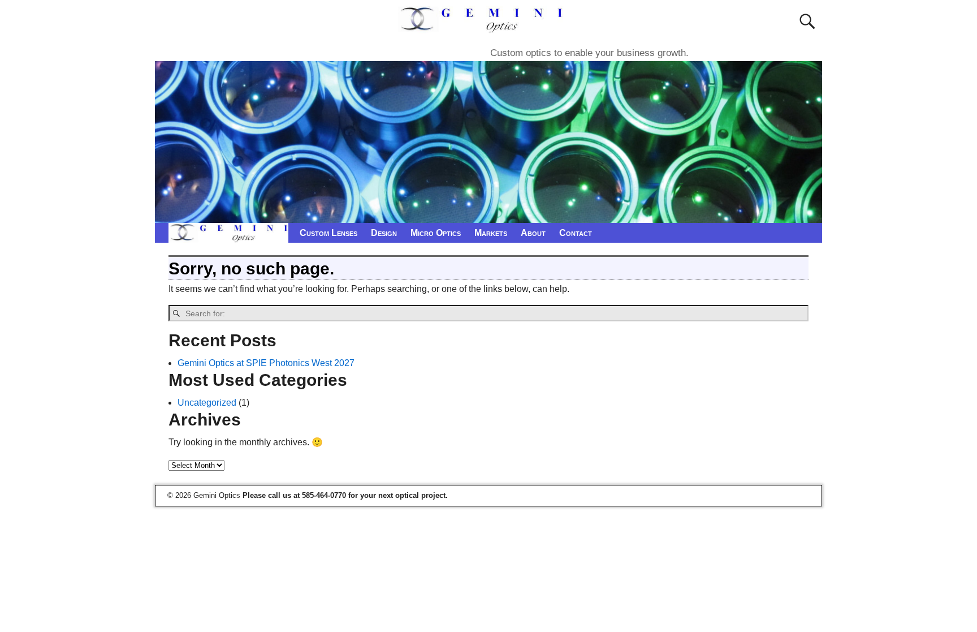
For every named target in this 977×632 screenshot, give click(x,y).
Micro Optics (435, 233)
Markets (490, 233)
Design (384, 233)
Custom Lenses (328, 233)
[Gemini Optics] (483, 26)
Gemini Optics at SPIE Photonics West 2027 (266, 363)
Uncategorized (207, 402)
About (533, 233)
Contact (575, 233)
